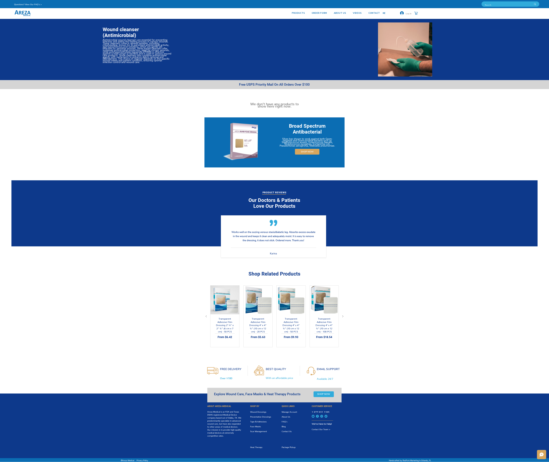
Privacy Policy (142, 460)
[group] (274, 316)
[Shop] (430, 3)
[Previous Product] (206, 316)
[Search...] (535, 4)
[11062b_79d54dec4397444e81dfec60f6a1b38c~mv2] (313, 416)
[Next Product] (343, 316)
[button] (298, 13)
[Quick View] (224, 300)
